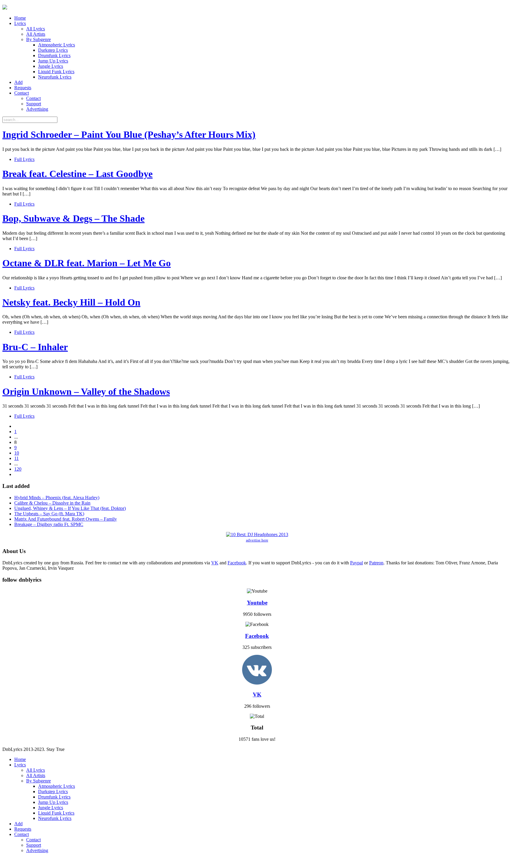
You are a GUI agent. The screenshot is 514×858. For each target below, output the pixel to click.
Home (20, 18)
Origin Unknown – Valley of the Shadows (86, 391)
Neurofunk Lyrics (54, 76)
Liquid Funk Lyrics (56, 71)
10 (16, 452)
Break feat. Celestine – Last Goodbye (77, 173)
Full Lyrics (24, 159)
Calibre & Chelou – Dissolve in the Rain (52, 502)
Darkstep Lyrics (53, 50)
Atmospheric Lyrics (56, 44)
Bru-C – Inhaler (35, 347)
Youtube (257, 602)
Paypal (356, 562)
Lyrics (20, 23)
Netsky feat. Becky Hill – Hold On (71, 302)
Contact (21, 92)
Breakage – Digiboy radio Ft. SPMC (48, 524)
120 (17, 469)
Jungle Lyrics (50, 66)
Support (33, 103)
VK (214, 562)
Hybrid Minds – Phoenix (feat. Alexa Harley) (56, 497)
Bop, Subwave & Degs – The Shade (73, 218)
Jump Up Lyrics (53, 60)
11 (16, 458)
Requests (22, 87)
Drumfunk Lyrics (54, 55)
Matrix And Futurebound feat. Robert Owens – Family (65, 519)
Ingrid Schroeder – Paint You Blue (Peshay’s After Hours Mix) (129, 134)
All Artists (35, 34)
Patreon (376, 562)
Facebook (237, 562)
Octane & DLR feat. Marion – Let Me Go (86, 263)
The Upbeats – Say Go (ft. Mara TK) (49, 513)
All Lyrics (35, 28)
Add (18, 82)
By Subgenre (38, 39)
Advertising (37, 109)
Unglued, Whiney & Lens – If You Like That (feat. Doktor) (70, 508)
